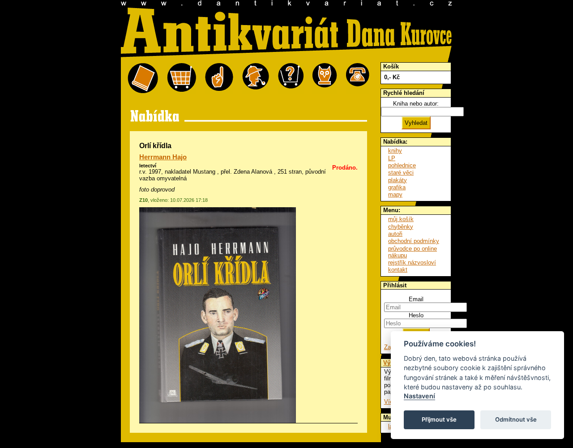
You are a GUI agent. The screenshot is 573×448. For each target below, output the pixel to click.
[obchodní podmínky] (219, 78)
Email (416, 299)
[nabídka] (143, 78)
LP (391, 158)
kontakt (397, 269)
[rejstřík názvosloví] (324, 78)
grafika (397, 187)
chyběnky (400, 226)
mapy (395, 194)
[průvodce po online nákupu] (291, 78)
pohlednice (402, 165)
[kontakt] (357, 78)
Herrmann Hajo (163, 157)
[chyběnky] (255, 78)
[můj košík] (181, 78)
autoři (395, 233)
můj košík (401, 219)
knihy (395, 150)
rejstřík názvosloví (412, 262)
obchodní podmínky (413, 241)
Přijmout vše (439, 419)
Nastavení (419, 396)
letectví (147, 165)
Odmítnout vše (516, 419)
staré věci (401, 172)
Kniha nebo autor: (416, 103)
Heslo (416, 315)
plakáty (397, 180)
